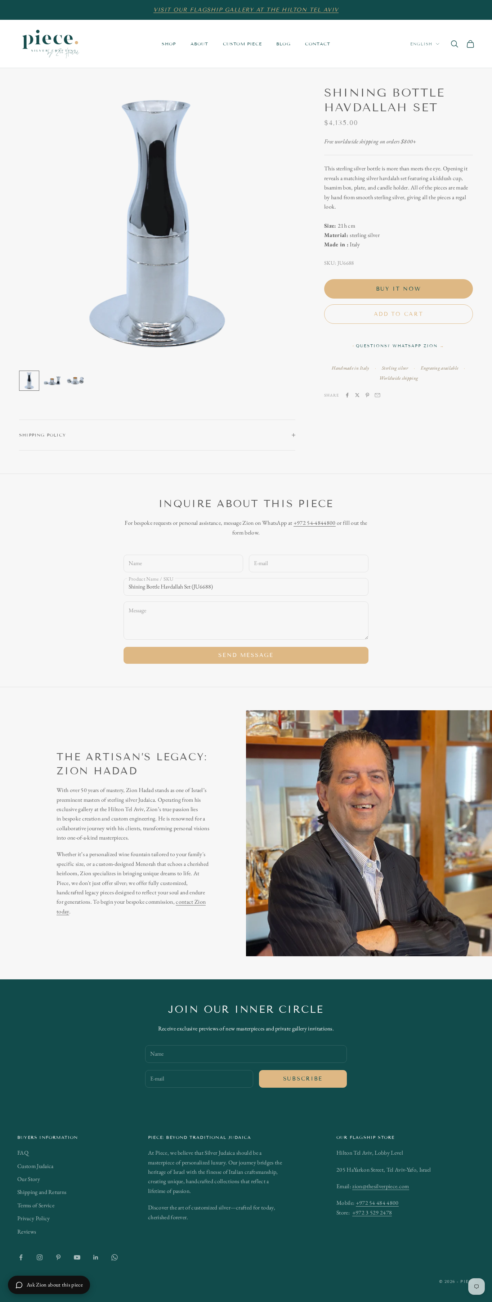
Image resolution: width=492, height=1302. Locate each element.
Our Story (28, 1179)
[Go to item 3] (75, 381)
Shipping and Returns (41, 1192)
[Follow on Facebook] (20, 1257)
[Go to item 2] (52, 381)
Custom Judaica (35, 1166)
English (421, 43)
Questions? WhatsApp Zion (400, 345)
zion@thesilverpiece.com (380, 1186)
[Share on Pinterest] (367, 395)
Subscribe (303, 1078)
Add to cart (399, 314)
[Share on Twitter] (357, 395)
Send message (245, 655)
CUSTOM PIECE (242, 43)
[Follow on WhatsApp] (114, 1257)
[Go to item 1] (29, 381)
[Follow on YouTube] (77, 1257)
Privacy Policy (33, 1218)
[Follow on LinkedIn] (95, 1257)
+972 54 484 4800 (377, 1203)
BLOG (283, 43)
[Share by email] (377, 395)
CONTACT (317, 43)
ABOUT (200, 43)
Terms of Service (35, 1205)
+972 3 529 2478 (372, 1212)
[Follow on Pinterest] (58, 1257)
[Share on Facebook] (347, 395)
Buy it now (398, 289)
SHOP (169, 43)
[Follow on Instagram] (39, 1257)
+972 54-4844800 (315, 523)
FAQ (22, 1152)
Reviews (26, 1231)
